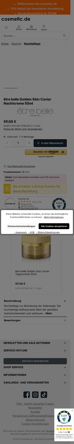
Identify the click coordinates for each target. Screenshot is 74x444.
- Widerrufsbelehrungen (48, 232)
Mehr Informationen (54, 217)
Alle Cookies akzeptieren (54, 226)
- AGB (31, 232)
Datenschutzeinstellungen (21, 226)
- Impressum (20, 232)
